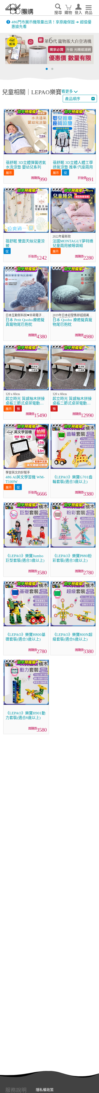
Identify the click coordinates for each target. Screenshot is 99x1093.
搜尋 (58, 13)
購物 (68, 13)
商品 (88, 13)
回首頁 (19, 9)
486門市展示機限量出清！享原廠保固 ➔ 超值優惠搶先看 (51, 24)
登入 (78, 13)
